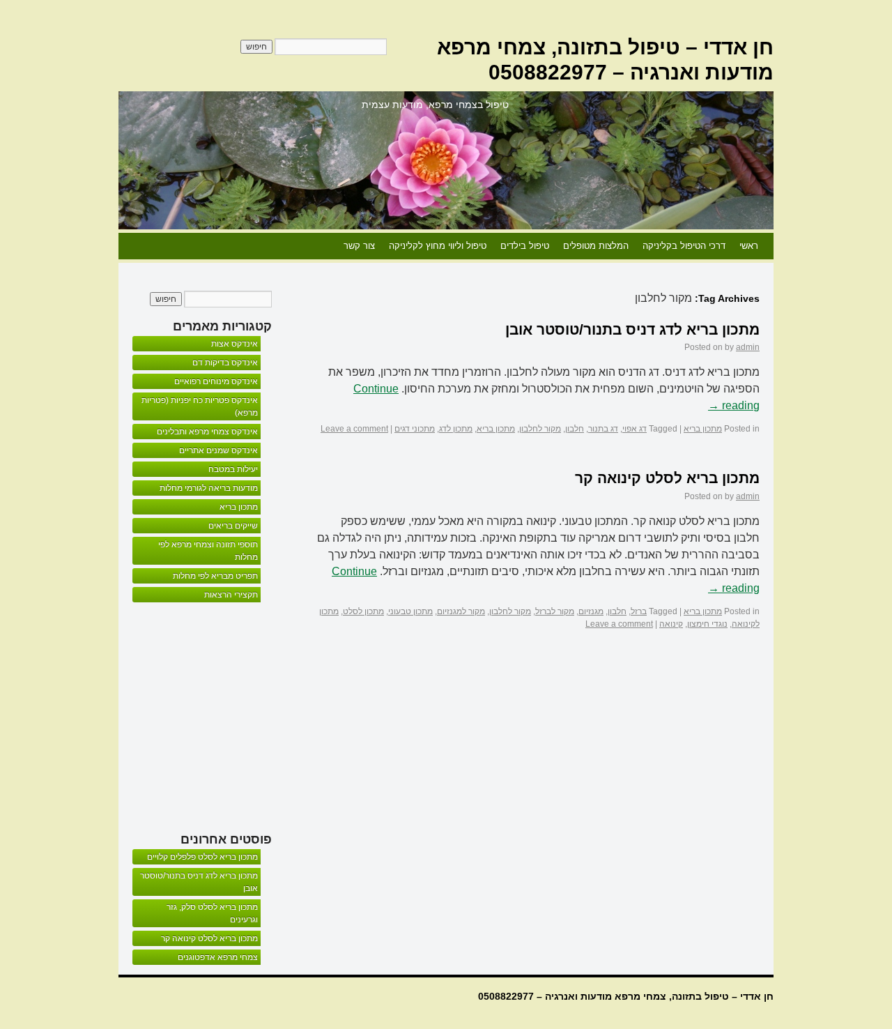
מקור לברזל (554, 611)
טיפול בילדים (524, 246)
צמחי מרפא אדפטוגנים (218, 957)
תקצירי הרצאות (231, 595)
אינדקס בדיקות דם (225, 362)
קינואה (671, 624)
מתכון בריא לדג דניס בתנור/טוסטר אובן (632, 329)
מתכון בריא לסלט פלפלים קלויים (202, 857)
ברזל (639, 611)
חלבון (574, 429)
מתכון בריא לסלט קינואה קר (667, 478)
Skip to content (767, 246)
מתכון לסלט (363, 611)
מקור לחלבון (540, 429)
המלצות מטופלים (596, 246)
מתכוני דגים (414, 429)
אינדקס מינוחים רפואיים (216, 381)
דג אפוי (634, 429)
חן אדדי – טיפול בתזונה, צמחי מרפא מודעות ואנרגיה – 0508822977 (626, 996)
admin (748, 347)
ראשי (748, 246)
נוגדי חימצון (707, 624)
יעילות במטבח (233, 469)
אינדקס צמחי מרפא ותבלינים (207, 431)
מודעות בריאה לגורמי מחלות (209, 488)
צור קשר (359, 246)
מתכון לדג (455, 429)
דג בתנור (603, 429)
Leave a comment (354, 429)
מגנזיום (590, 611)
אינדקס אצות (234, 344)
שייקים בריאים (233, 526)
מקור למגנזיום (461, 611)
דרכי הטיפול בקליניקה (684, 246)
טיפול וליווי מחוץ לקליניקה (437, 246)
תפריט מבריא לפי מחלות (215, 576)
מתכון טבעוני (410, 611)
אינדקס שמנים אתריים (218, 450)
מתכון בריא (703, 429)
